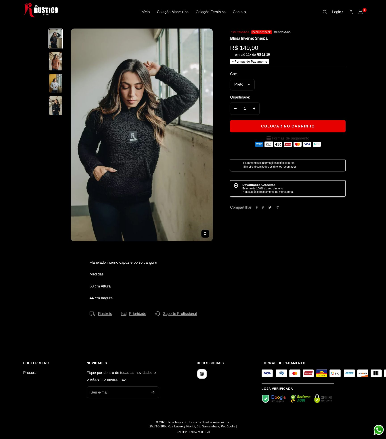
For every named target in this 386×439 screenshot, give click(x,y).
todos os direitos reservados (279, 166)
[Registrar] (153, 392)
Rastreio (105, 314)
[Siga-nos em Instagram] (201, 373)
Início (145, 12)
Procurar (30, 373)
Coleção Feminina (211, 12)
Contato (239, 12)
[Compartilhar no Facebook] (257, 207)
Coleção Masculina (173, 12)
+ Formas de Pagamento (249, 61)
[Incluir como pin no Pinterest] (263, 207)
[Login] (351, 12)
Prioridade (137, 314)
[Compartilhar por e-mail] (277, 207)
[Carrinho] (360, 12)
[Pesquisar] (325, 12)
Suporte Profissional (180, 314)
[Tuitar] (270, 207)
